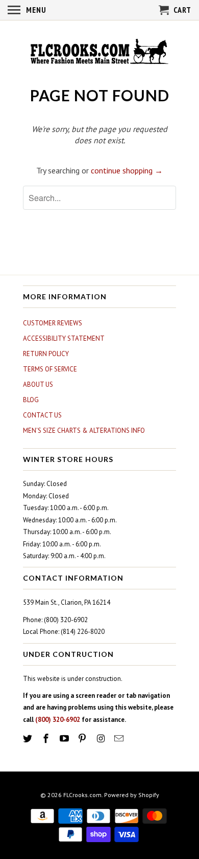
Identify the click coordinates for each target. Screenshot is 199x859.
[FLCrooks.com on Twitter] (28, 738)
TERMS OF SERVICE (50, 369)
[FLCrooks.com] (99, 53)
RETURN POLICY (46, 353)
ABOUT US (38, 384)
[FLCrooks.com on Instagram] (101, 738)
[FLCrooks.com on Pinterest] (83, 738)
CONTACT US (42, 415)
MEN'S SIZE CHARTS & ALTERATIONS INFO (84, 430)
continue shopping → (127, 170)
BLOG (31, 399)
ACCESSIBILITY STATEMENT (64, 338)
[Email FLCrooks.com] (120, 738)
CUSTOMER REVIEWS (52, 323)
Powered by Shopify (131, 795)
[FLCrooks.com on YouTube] (65, 738)
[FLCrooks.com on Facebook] (47, 738)
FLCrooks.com (82, 795)
